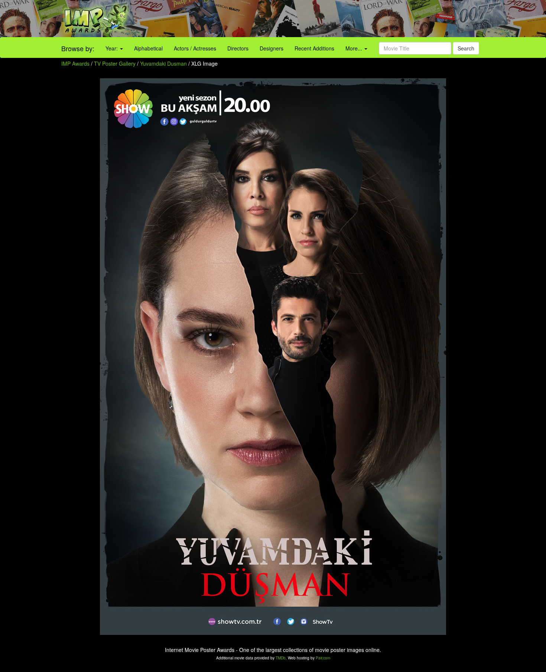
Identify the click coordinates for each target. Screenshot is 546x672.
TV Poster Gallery (115, 63)
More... (354, 48)
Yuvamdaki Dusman (164, 63)
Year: (112, 48)
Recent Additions (314, 48)
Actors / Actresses (195, 48)
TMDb (281, 657)
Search (466, 48)
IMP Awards (75, 63)
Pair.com (323, 657)
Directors (237, 48)
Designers (271, 48)
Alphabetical (148, 48)
